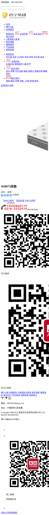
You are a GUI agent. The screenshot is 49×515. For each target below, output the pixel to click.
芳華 (17, 81)
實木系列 (15, 78)
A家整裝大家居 (13, 39)
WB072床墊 (30, 201)
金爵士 (31, 71)
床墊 (31, 57)
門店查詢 (10, 47)
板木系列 (38, 34)
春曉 (26, 71)
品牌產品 (10, 29)
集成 (42, 57)
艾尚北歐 (19, 71)
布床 (27, 57)
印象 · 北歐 (24, 81)
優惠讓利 (10, 44)
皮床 (15, 57)
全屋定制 (24, 34)
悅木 (8, 71)
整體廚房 (19, 64)
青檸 (13, 71)
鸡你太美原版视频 (9, 513)
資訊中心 (8, 395)
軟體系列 (10, 34)
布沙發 (9, 57)
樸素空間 (39, 71)
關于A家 (10, 27)
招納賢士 (33, 395)
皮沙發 (37, 57)
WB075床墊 (8, 201)
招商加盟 (10, 50)
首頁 (8, 24)
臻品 (13, 81)
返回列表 (20, 201)
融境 (36, 81)
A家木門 (27, 64)
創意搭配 (10, 42)
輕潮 (32, 81)
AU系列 (20, 57)
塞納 (8, 81)
